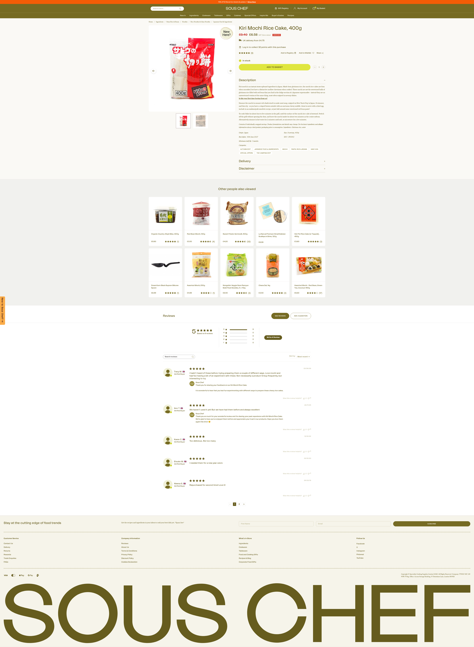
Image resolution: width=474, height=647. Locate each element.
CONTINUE (261, 337)
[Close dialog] (282, 296)
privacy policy (272, 344)
